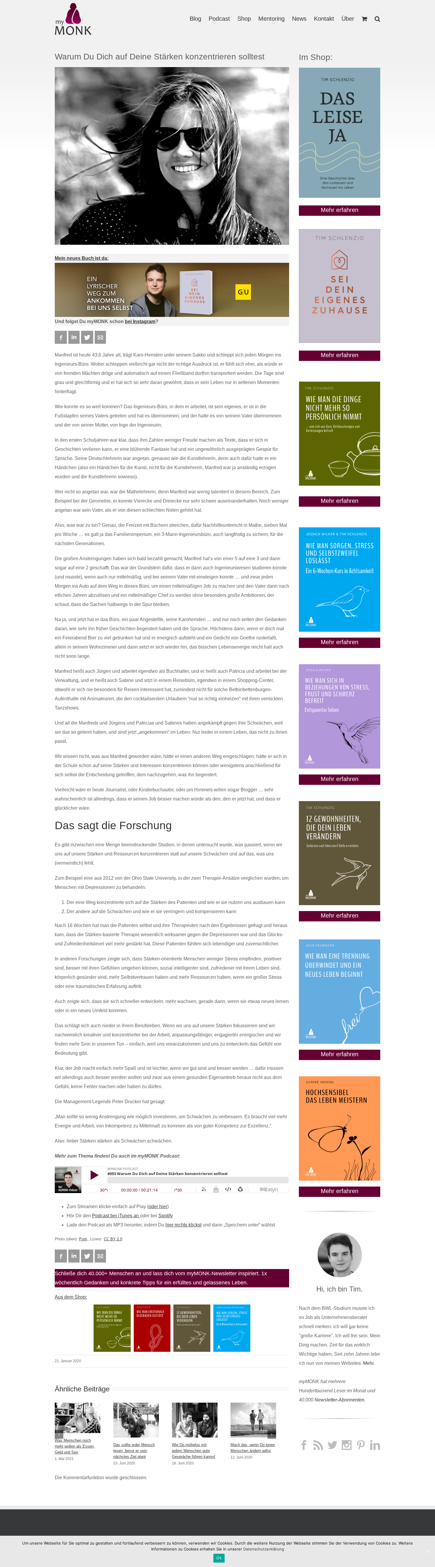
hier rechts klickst (183, 1224)
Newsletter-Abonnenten (339, 1399)
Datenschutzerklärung (263, 1549)
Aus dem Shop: (71, 1296)
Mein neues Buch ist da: (82, 258)
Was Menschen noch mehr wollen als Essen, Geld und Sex (75, 1446)
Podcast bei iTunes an (116, 1215)
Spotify (165, 1215)
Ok (219, 1557)
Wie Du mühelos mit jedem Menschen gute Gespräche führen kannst (193, 1451)
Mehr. (369, 1363)
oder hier (158, 1206)
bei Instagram (140, 321)
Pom (83, 1239)
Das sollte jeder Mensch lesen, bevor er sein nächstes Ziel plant (134, 1451)
